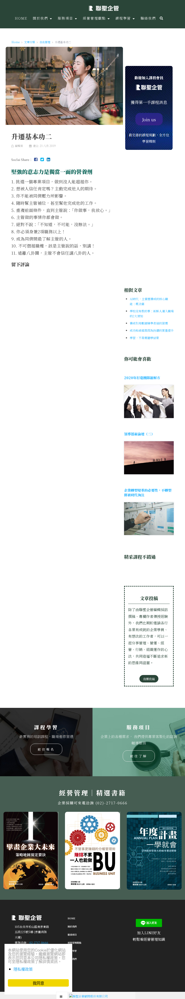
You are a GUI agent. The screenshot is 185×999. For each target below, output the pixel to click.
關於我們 (72, 926)
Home (71, 918)
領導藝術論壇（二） (139, 434)
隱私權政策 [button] (23, 969)
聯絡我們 (72, 959)
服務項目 (72, 934)
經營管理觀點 (74, 942)
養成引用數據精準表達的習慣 (149, 323)
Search (161, 18)
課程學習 (72, 950)
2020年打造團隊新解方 (142, 377)
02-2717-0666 (38, 942)
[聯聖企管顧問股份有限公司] (103, 8)
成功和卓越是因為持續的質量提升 (152, 330)
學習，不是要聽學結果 (144, 338)
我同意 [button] (38, 983)
